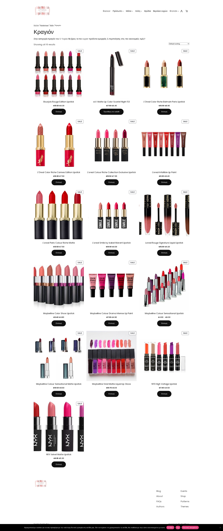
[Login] (181, 11)
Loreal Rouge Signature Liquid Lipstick (164, 242)
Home (36, 25)
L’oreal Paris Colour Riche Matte (59, 242)
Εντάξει (170, 527)
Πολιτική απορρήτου (190, 527)
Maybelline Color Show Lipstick (58, 313)
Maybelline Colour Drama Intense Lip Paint (111, 313)
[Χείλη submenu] (141, 11)
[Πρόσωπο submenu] (123, 11)
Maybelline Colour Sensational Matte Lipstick (59, 383)
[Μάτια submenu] (132, 11)
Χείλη (52, 25)
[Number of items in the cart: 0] (186, 11)
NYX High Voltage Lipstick (164, 383)
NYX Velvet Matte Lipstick (58, 454)
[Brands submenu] (178, 11)
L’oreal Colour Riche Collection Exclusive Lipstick (111, 172)
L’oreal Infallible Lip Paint (164, 172)
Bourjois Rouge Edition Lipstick (58, 101)
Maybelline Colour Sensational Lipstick (164, 313)
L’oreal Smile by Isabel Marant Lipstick (111, 242)
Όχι (178, 527)
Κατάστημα (44, 25)
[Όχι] (220, 527)
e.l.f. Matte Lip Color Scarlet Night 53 (111, 101)
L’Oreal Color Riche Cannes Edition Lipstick (58, 172)
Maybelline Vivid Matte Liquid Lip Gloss (111, 383)
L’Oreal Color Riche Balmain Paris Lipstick (164, 101)
